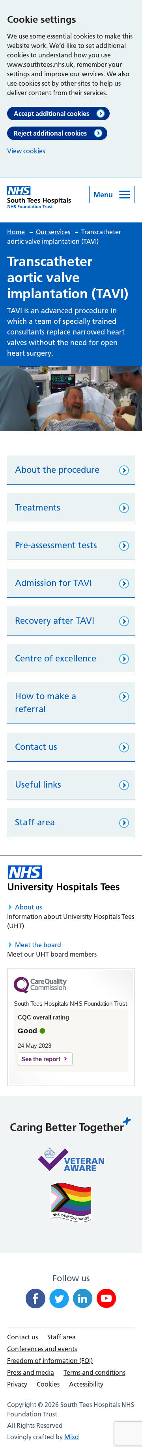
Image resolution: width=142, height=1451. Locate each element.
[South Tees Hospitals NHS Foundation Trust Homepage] (39, 197)
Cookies (48, 1384)
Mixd (71, 1437)
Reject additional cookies (50, 133)
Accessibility (86, 1384)
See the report (40, 1059)
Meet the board (38, 945)
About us (28, 907)
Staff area (61, 1337)
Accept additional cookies (51, 114)
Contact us (22, 1337)
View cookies (26, 151)
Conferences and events (42, 1349)
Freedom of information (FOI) (50, 1361)
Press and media (30, 1372)
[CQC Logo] (40, 991)
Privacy (17, 1384)
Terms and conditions (94, 1372)
